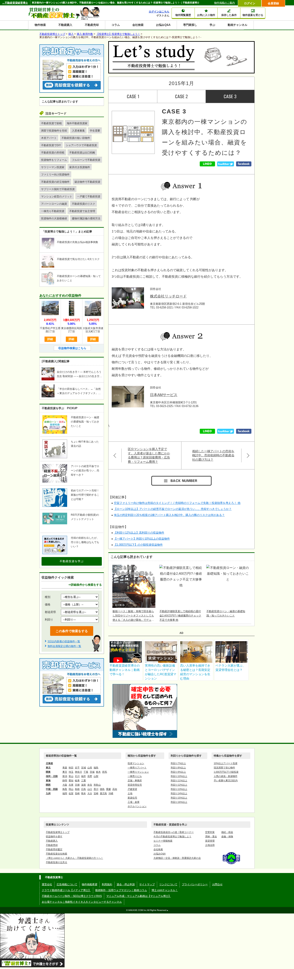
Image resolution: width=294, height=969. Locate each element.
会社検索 (138, 24)
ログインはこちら (159, 11)
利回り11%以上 (179, 780)
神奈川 (78, 772)
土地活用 (210, 845)
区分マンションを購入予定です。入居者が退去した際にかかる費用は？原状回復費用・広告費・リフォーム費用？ (149, 455)
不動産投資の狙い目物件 (76, 137)
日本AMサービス (163, 395)
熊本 (83, 793)
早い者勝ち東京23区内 (226, 780)
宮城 (83, 767)
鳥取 (64, 789)
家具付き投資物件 (79, 167)
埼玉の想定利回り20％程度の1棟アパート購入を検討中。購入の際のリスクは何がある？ (169, 515)
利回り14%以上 (179, 793)
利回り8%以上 (178, 767)
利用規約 (107, 884)
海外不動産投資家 (77, 123)
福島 (96, 767)
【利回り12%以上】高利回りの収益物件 (139, 532)
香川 (96, 789)
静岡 (64, 780)
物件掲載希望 (89, 884)
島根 (77, 789)
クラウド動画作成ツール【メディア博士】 (66, 890)
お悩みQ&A (163, 24)
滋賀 (83, 784)
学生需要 (95, 130)
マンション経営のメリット (56, 196)
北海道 (49, 763)
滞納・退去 (211, 836)
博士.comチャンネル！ (165, 890)
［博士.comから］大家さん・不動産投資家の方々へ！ (74, 858)
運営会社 (47, 884)
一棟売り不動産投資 (52, 211)
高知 (114, 789)
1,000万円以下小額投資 (226, 772)
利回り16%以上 (179, 802)
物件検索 (40, 24)
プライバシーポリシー (195, 884)
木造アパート (49, 137)
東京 (64, 772)
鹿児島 (103, 793)
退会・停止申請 (126, 884)
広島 (83, 789)
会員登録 (273, 3)
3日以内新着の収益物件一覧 (64, 641)
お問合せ (217, 884)
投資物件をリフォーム (54, 159)
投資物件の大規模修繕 (54, 218)
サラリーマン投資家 (52, 167)
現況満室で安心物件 (224, 767)
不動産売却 (92, 24)
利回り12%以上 (179, 784)
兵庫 (71, 784)
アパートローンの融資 (54, 203)
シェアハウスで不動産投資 (81, 145)
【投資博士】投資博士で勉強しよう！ (118, 34)
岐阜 (77, 780)
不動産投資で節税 (51, 123)
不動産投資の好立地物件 (55, 181)
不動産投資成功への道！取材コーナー (173, 832)
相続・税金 (227, 832)
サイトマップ (147, 884)
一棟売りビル (135, 776)
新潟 (64, 776)
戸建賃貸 (132, 789)
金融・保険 (227, 836)
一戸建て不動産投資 (88, 196)
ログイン (249, 3)
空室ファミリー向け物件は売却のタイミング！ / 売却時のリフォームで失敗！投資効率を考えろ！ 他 (177, 503)
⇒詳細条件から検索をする (85, 584)
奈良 (89, 784)
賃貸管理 (210, 840)
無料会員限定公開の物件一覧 (64, 646)
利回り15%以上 (179, 797)
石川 (77, 776)
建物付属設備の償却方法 (86, 218)
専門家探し (190, 24)
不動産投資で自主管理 (82, 211)
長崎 (77, 793)
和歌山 (97, 784)
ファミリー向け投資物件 (55, 174)
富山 (71, 776)
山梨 (96, 776)
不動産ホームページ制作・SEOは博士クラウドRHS (72, 896)
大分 (89, 793)
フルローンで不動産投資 (86, 159)
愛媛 (108, 789)
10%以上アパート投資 (225, 763)
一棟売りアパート (137, 767)
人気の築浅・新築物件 (225, 776)
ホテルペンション (137, 806)
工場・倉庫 (133, 802)
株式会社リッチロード (168, 296)
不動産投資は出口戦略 (82, 152)
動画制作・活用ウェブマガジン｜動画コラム (121, 890)
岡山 (71, 789)
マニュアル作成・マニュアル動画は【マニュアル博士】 (138, 896)
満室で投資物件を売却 (54, 130)
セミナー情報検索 (162, 840)
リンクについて (168, 884)
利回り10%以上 (179, 776)
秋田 (71, 767)
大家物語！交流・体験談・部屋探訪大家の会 (177, 858)
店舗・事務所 (135, 780)
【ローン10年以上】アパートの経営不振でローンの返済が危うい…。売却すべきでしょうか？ (173, 509)
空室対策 (210, 832)
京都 (77, 784)
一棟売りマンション (138, 772)
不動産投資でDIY (51, 145)
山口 (89, 789)
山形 (89, 767)
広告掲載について (67, 884)
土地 (130, 793)
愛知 (71, 780)
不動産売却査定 (54, 849)
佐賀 (71, 793)
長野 (89, 776)
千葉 (86, 772)
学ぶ (212, 24)
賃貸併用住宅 (135, 784)
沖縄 (110, 793)
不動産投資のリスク (83, 203)
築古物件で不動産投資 (87, 181)
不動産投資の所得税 (52, 152)
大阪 (64, 784)
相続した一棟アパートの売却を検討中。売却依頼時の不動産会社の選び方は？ (213, 455)
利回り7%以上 (178, 763)
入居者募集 (78, 130)
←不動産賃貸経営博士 (15, 2)
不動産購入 (65, 24)
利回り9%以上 (178, 772)
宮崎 (96, 793)
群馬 (104, 772)
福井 (83, 776)
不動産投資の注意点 (56, 862)
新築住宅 (132, 797)
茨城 (92, 772)
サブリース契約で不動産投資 (58, 189)
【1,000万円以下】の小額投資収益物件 (138, 544)
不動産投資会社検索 (56, 853)
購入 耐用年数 (85, 34)
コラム (115, 24)
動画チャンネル (237, 24)
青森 (64, 767)
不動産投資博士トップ (58, 832)
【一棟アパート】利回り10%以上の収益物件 (142, 538)
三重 (83, 780)
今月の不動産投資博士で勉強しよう (172, 836)
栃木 (98, 772)
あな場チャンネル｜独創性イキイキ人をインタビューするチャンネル (82, 901)
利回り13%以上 (179, 789)
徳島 (102, 789)
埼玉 (71, 772)
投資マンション (136, 763)
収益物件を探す (54, 836)
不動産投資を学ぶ (72, 561)
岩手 (77, 767)
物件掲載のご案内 (224, 2)
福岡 (64, 793)
